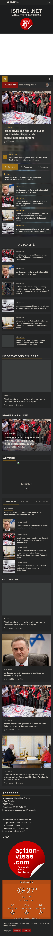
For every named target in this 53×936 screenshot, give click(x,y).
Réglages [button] (7, 930)
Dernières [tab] (11, 167)
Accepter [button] (27, 930)
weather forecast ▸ (26, 918)
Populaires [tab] (27, 167)
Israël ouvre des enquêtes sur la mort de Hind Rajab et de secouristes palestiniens (24, 134)
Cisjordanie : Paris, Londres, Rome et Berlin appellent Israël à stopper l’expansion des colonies (31, 342)
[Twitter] (26, 489)
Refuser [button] (17, 930)
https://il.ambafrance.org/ (13, 831)
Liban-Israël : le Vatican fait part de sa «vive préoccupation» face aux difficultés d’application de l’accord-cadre (26, 777)
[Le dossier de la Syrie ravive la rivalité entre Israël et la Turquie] (8, 189)
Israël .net (26, 11)
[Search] (49, 79)
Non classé (7, 174)
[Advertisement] (26, 54)
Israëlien (20, 142)
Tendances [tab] (43, 167)
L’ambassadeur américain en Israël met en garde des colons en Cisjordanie (31, 568)
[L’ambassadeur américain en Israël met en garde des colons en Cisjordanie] (8, 228)
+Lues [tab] (25, 501)
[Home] (4, 79)
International (13, 154)
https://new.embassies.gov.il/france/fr (19, 810)
